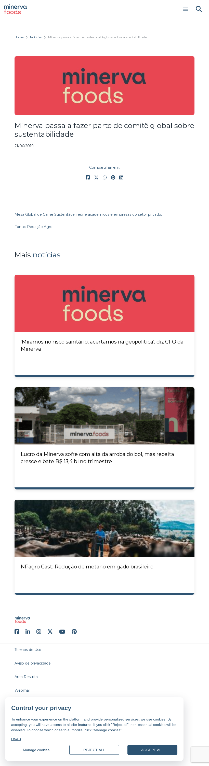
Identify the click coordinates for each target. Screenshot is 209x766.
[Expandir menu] (185, 9)
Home (19, 37)
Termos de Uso (28, 649)
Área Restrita (26, 676)
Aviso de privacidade (33, 663)
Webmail (22, 690)
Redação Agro (40, 226)
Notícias (36, 37)
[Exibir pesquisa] (199, 9)
